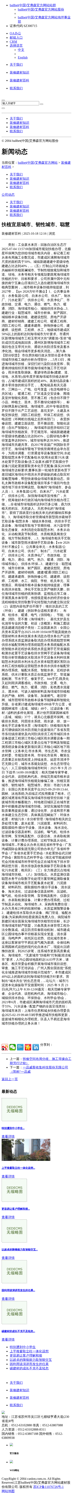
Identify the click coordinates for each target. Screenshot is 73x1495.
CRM (13, 41)
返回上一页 (10, 1079)
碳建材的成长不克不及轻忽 (29, 1368)
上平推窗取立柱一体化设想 (29, 1351)
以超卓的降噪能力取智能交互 (31, 1359)
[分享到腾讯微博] (20, 1047)
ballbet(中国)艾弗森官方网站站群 (33, 5)
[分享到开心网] (28, 1047)
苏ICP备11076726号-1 (48, 1487)
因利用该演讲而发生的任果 (29, 1364)
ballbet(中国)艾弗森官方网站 (38, 162)
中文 (21, 49)
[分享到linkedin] (35, 1047)
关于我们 (16, 64)
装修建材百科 (19, 80)
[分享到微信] (12, 1047)
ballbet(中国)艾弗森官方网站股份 (41, 9)
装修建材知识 (19, 72)
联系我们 (16, 88)
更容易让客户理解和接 (26, 1355)
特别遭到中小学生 (23, 1347)
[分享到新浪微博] (5, 1047)
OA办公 (15, 33)
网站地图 (8, 1491)
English (23, 57)
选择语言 (16, 45)
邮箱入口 (16, 37)
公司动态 (8, 194)
